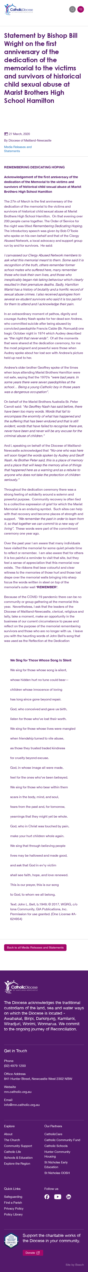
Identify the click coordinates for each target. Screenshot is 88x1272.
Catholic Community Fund (62, 1140)
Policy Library (13, 1214)
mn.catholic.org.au (18, 1091)
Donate (30, 1252)
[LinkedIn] (68, 1196)
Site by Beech (75, 1264)
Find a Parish (13, 1202)
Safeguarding (13, 1196)
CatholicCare (53, 1134)
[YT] (57, 1196)
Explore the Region (17, 1163)
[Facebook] (46, 1196)
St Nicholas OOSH (57, 1173)
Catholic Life (12, 1151)
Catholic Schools (56, 1146)
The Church (12, 1140)
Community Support (18, 1146)
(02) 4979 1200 (15, 1065)
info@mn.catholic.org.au (22, 1104)
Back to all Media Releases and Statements (35, 947)
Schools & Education (18, 1157)
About (8, 1134)
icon (80, 9)
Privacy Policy (14, 1208)
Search (72, 9)
